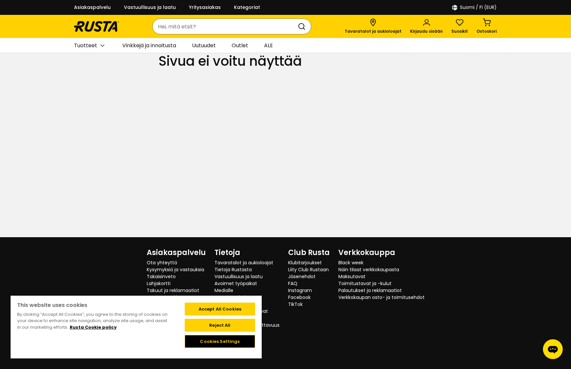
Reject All (219, 325)
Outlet (240, 45)
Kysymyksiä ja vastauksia (175, 269)
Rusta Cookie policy (93, 327)
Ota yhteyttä (162, 262)
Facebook (299, 297)
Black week (350, 262)
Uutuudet (204, 45)
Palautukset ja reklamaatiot (370, 290)
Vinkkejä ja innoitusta (149, 45)
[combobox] (225, 26)
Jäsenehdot (302, 276)
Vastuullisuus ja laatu (150, 7)
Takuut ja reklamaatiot (173, 290)
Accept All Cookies (220, 309)
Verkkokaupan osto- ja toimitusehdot (381, 297)
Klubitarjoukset (305, 262)
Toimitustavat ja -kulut (365, 283)
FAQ (292, 283)
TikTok (295, 304)
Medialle (223, 290)
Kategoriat (247, 7)
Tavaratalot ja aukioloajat (243, 262)
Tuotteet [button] (85, 45)
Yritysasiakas (205, 7)
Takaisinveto (161, 276)
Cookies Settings (220, 341)
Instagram (300, 290)
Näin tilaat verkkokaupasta (368, 269)
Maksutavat (351, 276)
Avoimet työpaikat (235, 283)
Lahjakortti (159, 283)
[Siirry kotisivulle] (96, 26)
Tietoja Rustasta (233, 269)
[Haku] (303, 26)
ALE (268, 45)
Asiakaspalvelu (92, 7)
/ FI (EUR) (478, 7)
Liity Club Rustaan (308, 269)
